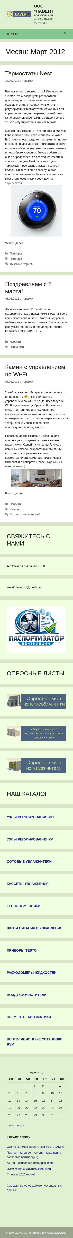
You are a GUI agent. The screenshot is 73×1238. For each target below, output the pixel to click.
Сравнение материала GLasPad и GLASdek (36, 1146)
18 (60, 1100)
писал (9, 409)
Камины (15, 509)
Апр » (20, 1125)
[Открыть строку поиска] (65, 34)
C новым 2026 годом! (21, 1174)
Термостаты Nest (28, 73)
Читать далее (14, 243)
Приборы (16, 253)
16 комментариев (21, 264)
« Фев (10, 1125)
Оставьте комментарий (25, 514)
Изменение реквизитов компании (29, 1168)
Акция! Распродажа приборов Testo (30, 1163)
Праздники (17, 346)
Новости (15, 341)
